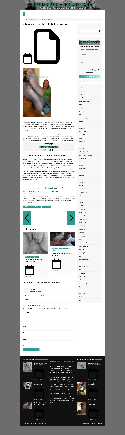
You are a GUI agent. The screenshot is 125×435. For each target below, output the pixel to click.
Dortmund (81, 135)
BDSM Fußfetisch (63, 14)
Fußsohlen (68, 248)
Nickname (83, 54)
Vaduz (80, 279)
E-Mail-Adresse (27, 332)
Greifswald (81, 168)
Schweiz (81, 253)
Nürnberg (81, 215)
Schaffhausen (82, 242)
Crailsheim (81, 128)
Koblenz (54, 250)
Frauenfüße (37, 206)
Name (25, 326)
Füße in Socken (83, 151)
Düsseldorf (81, 141)
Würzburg (81, 293)
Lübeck (80, 199)
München (81, 209)
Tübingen (81, 276)
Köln (33, 256)
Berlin (80, 104)
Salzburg (81, 239)
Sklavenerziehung (83, 259)
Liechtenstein (82, 192)
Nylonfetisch (36, 14)
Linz (80, 195)
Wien (80, 286)
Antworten (27, 299)
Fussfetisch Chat (73, 14)
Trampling (81, 273)
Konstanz (81, 188)
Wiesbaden (81, 290)
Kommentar (26, 312)
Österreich (81, 232)
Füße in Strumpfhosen (84, 155)
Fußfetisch (28, 14)
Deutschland (43, 65)
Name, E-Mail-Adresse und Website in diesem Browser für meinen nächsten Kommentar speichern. (48, 346)
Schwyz (81, 256)
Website (25, 339)
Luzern (80, 202)
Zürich (80, 300)
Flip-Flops (81, 148)
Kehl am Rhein (82, 178)
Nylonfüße (55, 65)
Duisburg (81, 138)
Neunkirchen (82, 212)
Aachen (81, 91)
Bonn (80, 114)
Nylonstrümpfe (27, 124)
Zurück (26, 223)
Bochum (81, 111)
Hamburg (81, 172)
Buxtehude (81, 124)
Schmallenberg (82, 246)
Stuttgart (81, 269)
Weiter (70, 213)
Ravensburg (82, 236)
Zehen (37, 256)
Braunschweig (37, 65)
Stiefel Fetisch (82, 266)
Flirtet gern (28, 206)
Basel (80, 97)
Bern (80, 108)
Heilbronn (81, 175)
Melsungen (81, 205)
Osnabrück (81, 229)
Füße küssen (47, 206)
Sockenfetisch (44, 14)
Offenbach (81, 226)
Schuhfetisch (53, 14)
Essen (80, 145)
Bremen (81, 121)
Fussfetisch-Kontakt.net (56, 389)
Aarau (80, 94)
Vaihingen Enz (82, 283)
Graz (80, 165)
